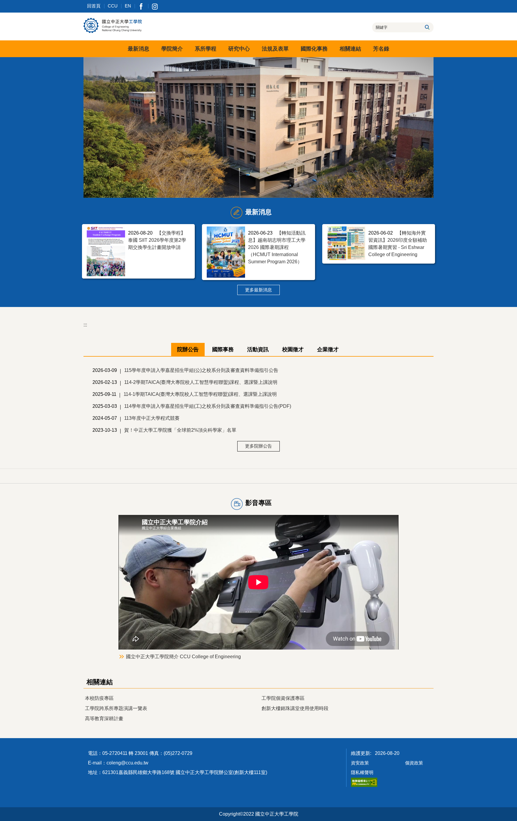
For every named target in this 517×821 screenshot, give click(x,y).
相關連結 (350, 49)
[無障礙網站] (364, 781)
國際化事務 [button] (314, 49)
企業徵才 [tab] (328, 349)
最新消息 (138, 49)
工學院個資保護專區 (283, 698)
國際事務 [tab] (223, 349)
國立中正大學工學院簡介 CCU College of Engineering (183, 656)
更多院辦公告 (258, 445)
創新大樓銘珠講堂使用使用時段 (295, 708)
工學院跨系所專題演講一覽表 (116, 708)
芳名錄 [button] (381, 49)
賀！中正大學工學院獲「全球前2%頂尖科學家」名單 (180, 430)
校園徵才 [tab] (293, 349)
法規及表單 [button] (275, 49)
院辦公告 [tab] (188, 349)
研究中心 (239, 49)
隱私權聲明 (362, 772)
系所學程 (205, 49)
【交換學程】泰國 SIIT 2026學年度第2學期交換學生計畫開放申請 (157, 240)
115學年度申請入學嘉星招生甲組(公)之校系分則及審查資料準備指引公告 (201, 370)
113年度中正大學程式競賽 (152, 418)
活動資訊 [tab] (258, 349)
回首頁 (94, 5)
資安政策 (360, 762)
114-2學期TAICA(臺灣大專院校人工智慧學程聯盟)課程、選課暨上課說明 (200, 382)
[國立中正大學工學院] (112, 25)
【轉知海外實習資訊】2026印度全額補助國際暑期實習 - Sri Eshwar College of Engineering (397, 243)
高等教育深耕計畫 (104, 718)
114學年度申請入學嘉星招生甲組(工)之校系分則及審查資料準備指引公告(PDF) (207, 406)
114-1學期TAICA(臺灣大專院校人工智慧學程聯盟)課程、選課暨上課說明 (200, 394)
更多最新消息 (258, 289)
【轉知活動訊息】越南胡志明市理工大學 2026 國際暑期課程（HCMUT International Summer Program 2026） (276, 247)
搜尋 (427, 27)
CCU (113, 5)
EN (128, 5)
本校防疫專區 (99, 698)
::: (85, 324)
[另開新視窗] (141, 6)
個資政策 (414, 762)
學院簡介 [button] (172, 49)
